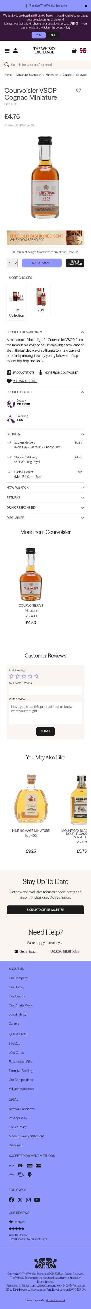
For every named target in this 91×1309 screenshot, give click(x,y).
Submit (45, 731)
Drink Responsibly (21, 508)
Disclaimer (15, 518)
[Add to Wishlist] (78, 90)
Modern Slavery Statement (26, 1136)
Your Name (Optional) (21, 683)
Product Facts (19, 392)
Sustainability (17, 1014)
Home (7, 74)
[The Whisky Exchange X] (20, 1199)
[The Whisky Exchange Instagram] (28, 1199)
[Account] (15, 50)
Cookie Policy (18, 1127)
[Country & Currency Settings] (83, 50)
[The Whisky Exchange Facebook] (11, 1199)
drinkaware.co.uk (55, 1300)
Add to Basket (42, 263)
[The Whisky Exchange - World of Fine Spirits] (44, 50)
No (53, 35)
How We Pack (18, 488)
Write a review (17, 699)
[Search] (7, 64)
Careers (14, 1023)
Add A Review (17, 670)
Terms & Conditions (21, 1109)
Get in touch (28, 951)
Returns (13, 498)
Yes (38, 35)
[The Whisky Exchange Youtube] (37, 1199)
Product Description (24, 332)
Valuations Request (21, 1089)
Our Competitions (21, 1080)
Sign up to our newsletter (45, 909)
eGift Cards (16, 1053)
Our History (16, 987)
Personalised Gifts (20, 1062)
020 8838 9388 (68, 951)
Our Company (18, 978)
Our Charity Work (20, 1005)
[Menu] (6, 50)
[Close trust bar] (86, 5)
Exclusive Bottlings (21, 1071)
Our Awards (17, 996)
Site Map (14, 1044)
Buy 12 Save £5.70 (75, 263)
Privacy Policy (18, 1118)
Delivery (14, 434)
